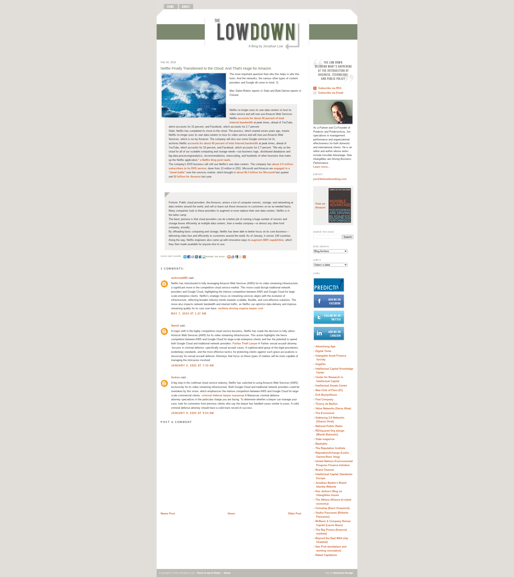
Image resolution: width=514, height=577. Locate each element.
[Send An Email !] (240, 256)
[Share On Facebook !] (188, 256)
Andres (175, 377)
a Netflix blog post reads (215, 159)
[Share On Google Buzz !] (200, 256)
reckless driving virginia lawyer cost (240, 308)
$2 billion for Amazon (187, 176)
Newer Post (168, 513)
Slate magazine (325, 439)
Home (231, 513)
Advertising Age (325, 346)
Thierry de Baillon (326, 403)
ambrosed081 (179, 277)
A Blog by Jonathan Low (266, 46)
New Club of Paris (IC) (329, 390)
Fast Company (324, 399)
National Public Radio (329, 426)
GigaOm (320, 364)
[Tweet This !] (185, 256)
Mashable (321, 443)
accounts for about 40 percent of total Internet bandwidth (223, 143)
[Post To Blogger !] (228, 256)
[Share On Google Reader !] (232, 256)
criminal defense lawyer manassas (223, 395)
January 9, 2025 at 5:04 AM (192, 413)
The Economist (324, 413)
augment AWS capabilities (267, 239)
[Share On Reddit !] (192, 256)
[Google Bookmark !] (236, 256)
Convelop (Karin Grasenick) (332, 508)
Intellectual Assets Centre (331, 385)
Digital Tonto (323, 351)
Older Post (294, 513)
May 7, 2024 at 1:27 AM (188, 313)
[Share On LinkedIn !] (196, 256)
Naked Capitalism (326, 555)
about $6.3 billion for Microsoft (256, 172)
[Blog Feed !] (244, 256)
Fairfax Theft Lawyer (245, 343)
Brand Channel (324, 469)
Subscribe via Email (330, 92)
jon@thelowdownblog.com (330, 179)
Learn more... (321, 166)
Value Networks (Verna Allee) (333, 408)
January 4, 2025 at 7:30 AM (192, 365)
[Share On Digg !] (214, 256)
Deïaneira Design (343, 573)
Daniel (175, 325)
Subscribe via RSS (330, 88)
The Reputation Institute (330, 448)
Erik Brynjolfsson (326, 394)
